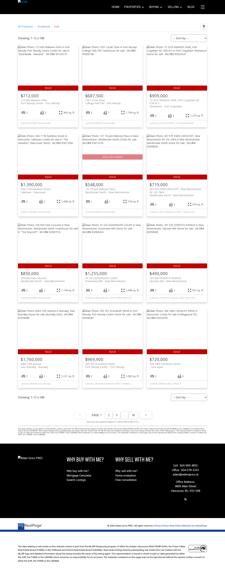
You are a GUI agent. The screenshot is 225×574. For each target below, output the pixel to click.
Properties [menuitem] (132, 7)
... (124, 415)
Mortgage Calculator (79, 475)
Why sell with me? (126, 471)
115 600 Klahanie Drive (40, 102)
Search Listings (76, 480)
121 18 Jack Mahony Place (107, 190)
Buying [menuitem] (154, 7)
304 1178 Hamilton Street (36, 190)
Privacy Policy (161, 525)
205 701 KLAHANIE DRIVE (104, 365)
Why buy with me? (78, 471)
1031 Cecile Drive (103, 102)
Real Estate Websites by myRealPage (188, 525)
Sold (56, 26)
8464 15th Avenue (34, 365)
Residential (43, 26)
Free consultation (126, 480)
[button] (185, 499)
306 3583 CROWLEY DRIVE (165, 365)
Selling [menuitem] (173, 7)
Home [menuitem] (116, 7)
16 (133, 415)
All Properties (25, 26)
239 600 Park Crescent (43, 279)
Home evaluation (125, 475)
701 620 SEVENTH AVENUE (168, 279)
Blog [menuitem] (191, 7)
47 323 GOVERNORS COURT (105, 279)
